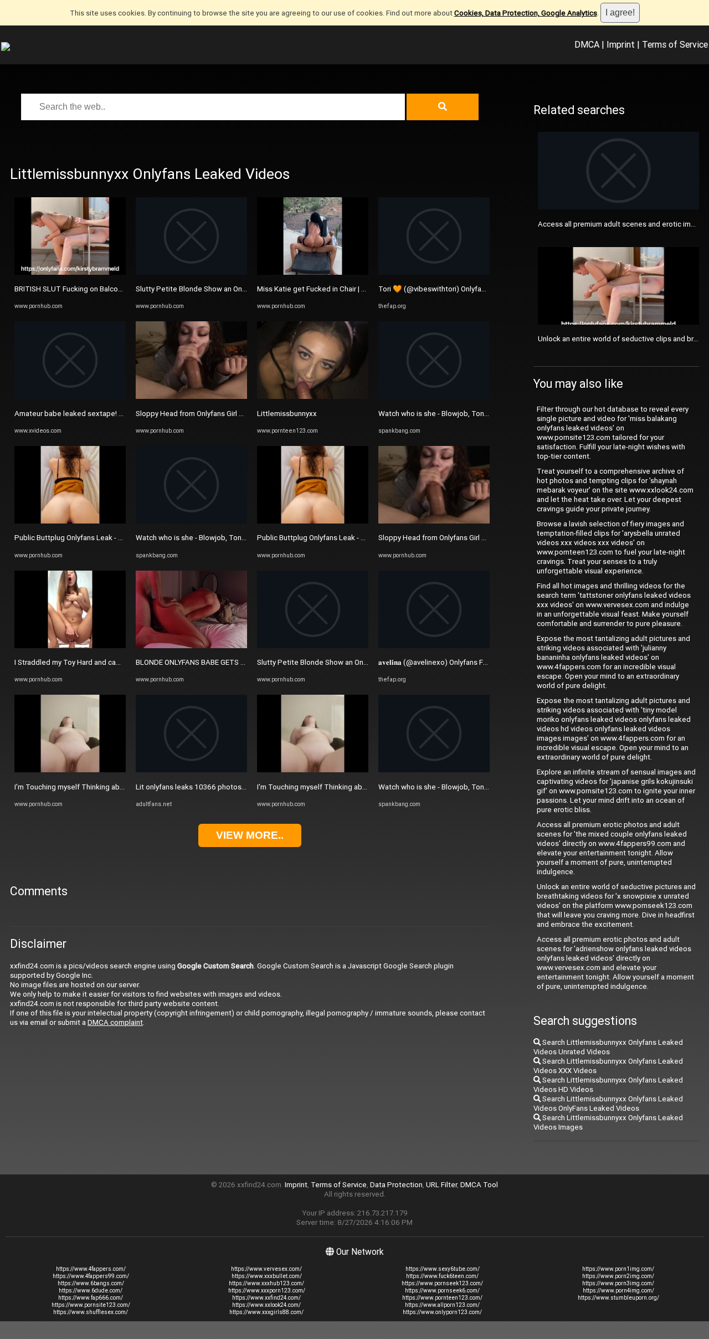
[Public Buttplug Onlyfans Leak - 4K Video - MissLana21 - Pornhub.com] (70, 521)
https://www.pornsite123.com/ (91, 1305)
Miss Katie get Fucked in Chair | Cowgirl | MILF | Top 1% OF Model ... (366, 289)
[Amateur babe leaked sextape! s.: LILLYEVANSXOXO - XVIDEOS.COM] (70, 396)
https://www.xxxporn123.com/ (266, 1290)
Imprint (621, 44)
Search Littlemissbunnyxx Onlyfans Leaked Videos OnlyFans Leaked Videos (608, 1103)
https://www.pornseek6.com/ (442, 1290)
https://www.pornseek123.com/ (442, 1283)
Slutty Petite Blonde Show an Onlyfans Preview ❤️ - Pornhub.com (243, 289)
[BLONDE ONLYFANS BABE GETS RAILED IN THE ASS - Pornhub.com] (191, 645)
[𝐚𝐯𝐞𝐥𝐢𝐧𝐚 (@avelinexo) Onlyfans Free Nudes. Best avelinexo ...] (434, 645)
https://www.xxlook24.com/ (266, 1305)
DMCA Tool (479, 1184)
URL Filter (441, 1184)
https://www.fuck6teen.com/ (442, 1276)
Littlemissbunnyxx (287, 413)
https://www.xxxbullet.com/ (267, 1276)
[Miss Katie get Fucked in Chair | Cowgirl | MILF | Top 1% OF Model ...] (312, 272)
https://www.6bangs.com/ (91, 1283)
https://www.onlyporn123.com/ (442, 1312)
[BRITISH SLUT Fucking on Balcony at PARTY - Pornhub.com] (70, 272)
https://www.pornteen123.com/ (442, 1297)
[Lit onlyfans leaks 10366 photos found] (191, 769)
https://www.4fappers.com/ (91, 1269)
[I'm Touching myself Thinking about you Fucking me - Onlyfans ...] (70, 769)
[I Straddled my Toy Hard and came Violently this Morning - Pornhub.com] (70, 645)
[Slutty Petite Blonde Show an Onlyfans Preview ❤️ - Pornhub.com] (191, 272)
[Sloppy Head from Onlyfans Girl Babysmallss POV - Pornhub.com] (191, 396)
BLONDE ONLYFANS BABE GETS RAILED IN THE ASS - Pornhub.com (244, 662)
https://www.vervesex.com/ (266, 1269)
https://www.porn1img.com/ (618, 1269)
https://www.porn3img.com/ (618, 1283)
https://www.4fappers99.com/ (91, 1276)
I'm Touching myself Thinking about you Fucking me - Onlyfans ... (119, 787)
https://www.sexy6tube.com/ (442, 1269)
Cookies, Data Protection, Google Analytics (525, 13)
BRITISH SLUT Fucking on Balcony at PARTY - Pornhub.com (110, 289)
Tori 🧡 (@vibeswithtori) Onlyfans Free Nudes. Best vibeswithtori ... (488, 289)
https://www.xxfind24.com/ (266, 1297)
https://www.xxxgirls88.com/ (266, 1312)
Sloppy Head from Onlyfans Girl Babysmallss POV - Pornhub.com (240, 413)
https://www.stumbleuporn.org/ (618, 1297)
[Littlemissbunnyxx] (312, 396)
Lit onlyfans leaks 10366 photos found (199, 787)
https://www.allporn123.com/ (442, 1305)
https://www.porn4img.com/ (618, 1290)
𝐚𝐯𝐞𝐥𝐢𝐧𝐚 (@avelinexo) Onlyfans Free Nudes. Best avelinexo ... (477, 662)
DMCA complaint (115, 1022)
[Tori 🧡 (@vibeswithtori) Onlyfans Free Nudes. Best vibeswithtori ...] (434, 272)
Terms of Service (675, 44)
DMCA (586, 44)
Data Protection (396, 1184)
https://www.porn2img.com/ (618, 1276)
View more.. (250, 835)
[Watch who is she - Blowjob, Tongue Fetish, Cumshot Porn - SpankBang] (191, 521)
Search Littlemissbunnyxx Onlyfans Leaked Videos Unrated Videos (608, 1047)
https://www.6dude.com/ (90, 1290)
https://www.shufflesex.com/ (90, 1312)
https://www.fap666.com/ (90, 1297)
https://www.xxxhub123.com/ (266, 1283)
